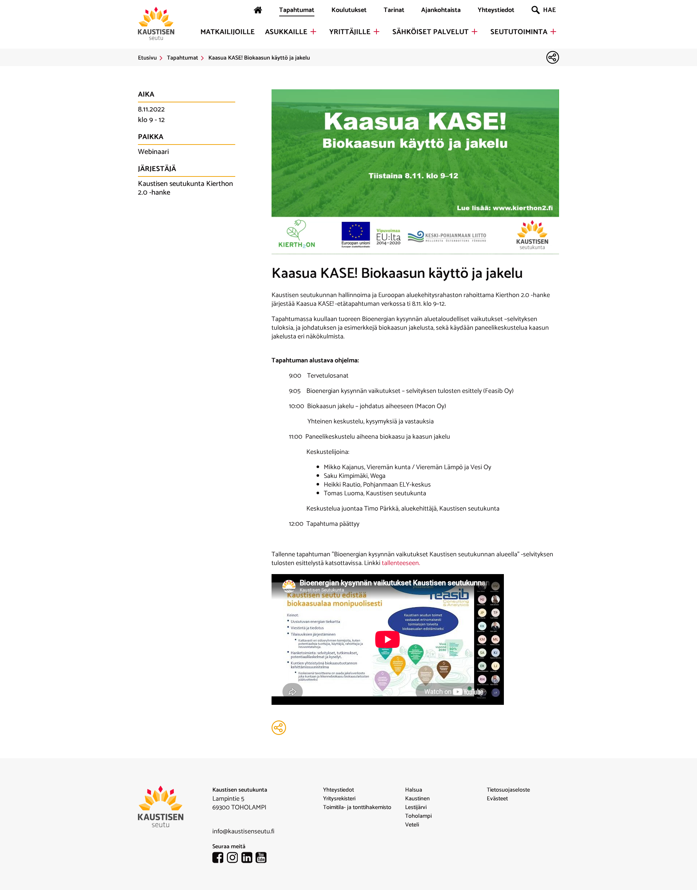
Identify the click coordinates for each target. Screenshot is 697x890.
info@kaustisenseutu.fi (243, 831)
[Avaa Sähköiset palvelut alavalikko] (474, 31)
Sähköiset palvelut (430, 32)
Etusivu (147, 58)
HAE (549, 10)
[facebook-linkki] (219, 859)
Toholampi (418, 816)
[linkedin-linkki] (248, 859)
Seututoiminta (518, 32)
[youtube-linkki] (263, 859)
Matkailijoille (227, 32)
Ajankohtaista (441, 10)
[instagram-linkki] (234, 859)
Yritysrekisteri (339, 799)
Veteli (412, 825)
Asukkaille (286, 32)
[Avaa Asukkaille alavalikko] (313, 31)
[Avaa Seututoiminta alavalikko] (553, 31)
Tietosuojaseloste (508, 790)
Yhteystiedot (496, 10)
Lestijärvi (416, 807)
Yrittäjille (350, 32)
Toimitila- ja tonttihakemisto (357, 807)
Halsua (413, 790)
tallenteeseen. (401, 563)
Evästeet (497, 799)
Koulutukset (349, 10)
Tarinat (394, 10)
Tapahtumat (296, 10)
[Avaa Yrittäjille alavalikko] (376, 31)
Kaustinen (417, 799)
